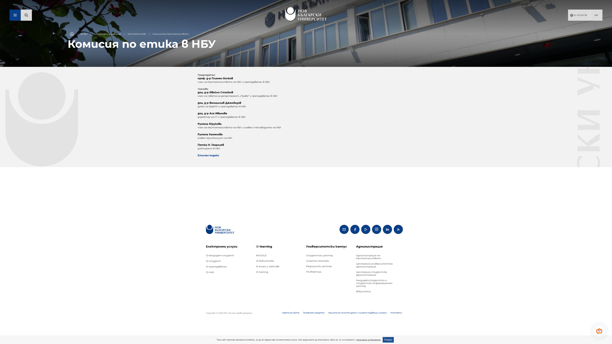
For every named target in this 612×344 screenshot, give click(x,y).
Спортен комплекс (317, 260)
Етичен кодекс (209, 155)
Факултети (363, 291)
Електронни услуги (221, 246)
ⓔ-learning (264, 246)
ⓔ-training (262, 272)
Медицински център (319, 266)
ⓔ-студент (213, 261)
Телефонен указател (314, 313)
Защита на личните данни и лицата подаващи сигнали (357, 313)
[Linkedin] (387, 229)
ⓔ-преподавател (216, 266)
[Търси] (26, 15)
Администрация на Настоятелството (368, 257)
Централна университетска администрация (374, 265)
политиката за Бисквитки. (368, 340)
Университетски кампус (326, 246)
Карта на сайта (290, 313)
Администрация (369, 246)
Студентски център (319, 255)
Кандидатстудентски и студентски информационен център (374, 283)
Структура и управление (107, 34)
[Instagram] (376, 229)
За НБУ (83, 34)
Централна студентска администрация (371, 273)
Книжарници (313, 271)
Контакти (396, 313)
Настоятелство (137, 34)
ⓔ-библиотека (265, 260)
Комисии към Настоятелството (171, 34)
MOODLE (261, 255)
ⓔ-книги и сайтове (267, 266)
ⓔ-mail (210, 272)
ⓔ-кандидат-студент (220, 255)
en (596, 15)
